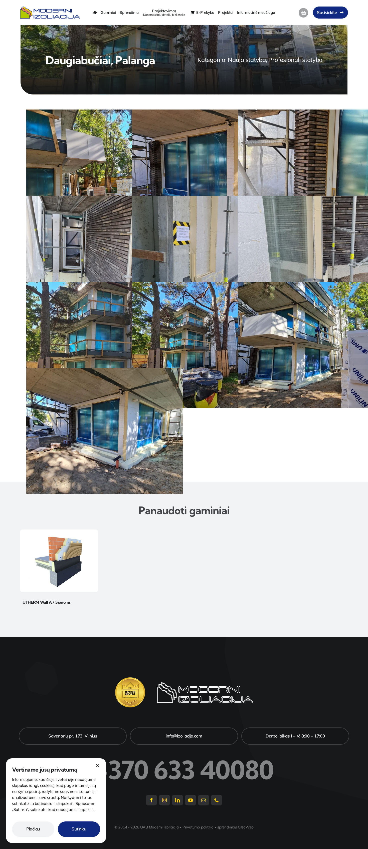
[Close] (97, 765)
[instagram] (164, 800)
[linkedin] (177, 800)
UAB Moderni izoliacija (159, 827)
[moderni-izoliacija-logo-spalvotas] (50, 8)
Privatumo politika (198, 827)
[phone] (216, 800)
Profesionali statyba (295, 59)
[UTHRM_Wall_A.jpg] (59, 531)
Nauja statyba (247, 59)
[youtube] (190, 800)
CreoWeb (246, 827)
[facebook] (151, 800)
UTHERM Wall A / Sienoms (47, 602)
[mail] (203, 800)
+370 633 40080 (184, 769)
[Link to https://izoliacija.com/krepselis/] (303, 13)
